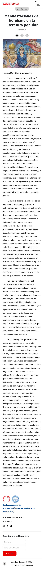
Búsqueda (7, 521)
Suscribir (9, 553)
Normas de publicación (13, 517)
